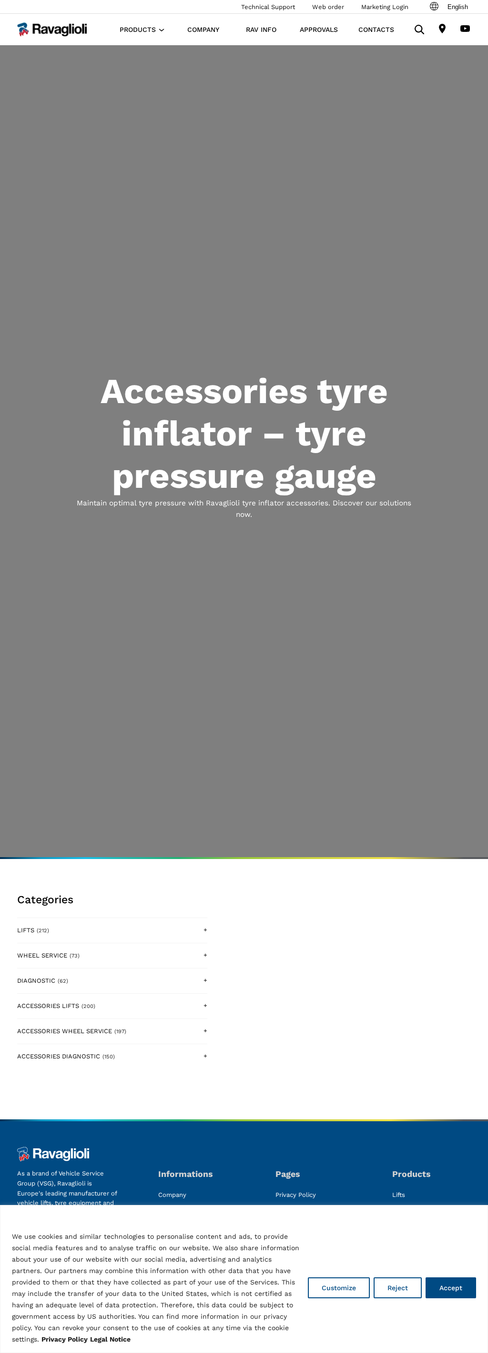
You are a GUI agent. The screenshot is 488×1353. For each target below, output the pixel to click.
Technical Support (268, 6)
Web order (328, 6)
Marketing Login (384, 6)
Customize (339, 1288)
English (457, 6)
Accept (450, 1288)
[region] (244, 1279)
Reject (397, 1288)
